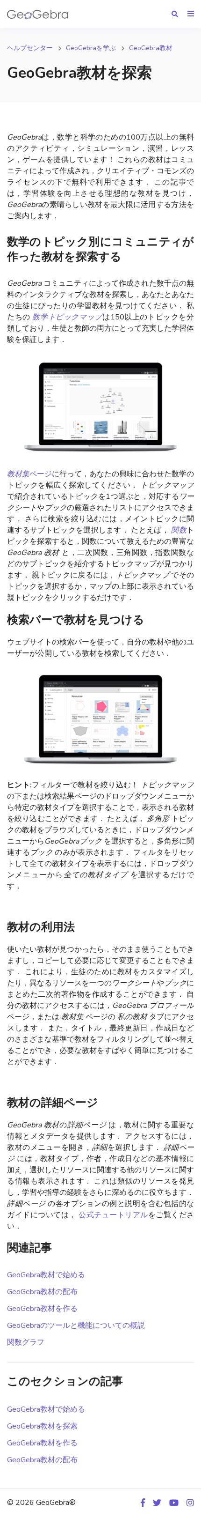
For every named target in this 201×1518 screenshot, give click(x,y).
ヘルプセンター (30, 48)
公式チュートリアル (112, 1215)
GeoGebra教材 (150, 48)
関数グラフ (25, 1342)
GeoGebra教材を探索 (42, 1426)
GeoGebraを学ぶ (91, 48)
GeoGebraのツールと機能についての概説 (76, 1325)
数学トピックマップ (67, 317)
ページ (29, 474)
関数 (179, 530)
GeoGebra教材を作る (42, 1308)
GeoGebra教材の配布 (42, 1292)
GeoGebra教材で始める (46, 1275)
